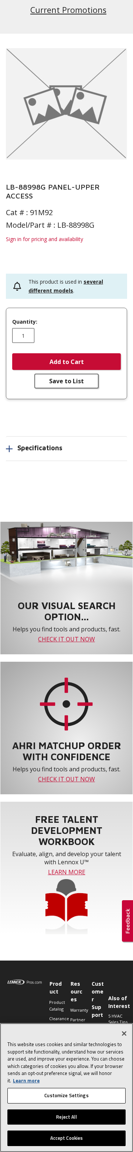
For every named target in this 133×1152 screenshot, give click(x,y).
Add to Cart (67, 362)
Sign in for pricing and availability (44, 239)
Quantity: (24, 321)
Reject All (66, 1117)
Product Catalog (56, 1005)
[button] (66, 104)
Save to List (66, 381)
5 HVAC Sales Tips (117, 1019)
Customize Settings (66, 1095)
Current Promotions (68, 10)
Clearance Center (56, 1022)
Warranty (77, 1010)
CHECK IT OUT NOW (66, 639)
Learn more (26, 1080)
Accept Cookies (66, 1138)
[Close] (124, 1033)
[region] (66, 1087)
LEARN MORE (66, 872)
